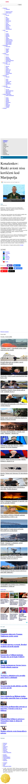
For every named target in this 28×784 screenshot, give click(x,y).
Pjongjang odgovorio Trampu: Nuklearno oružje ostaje (12, 635)
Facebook (7, 251)
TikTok (12, 271)
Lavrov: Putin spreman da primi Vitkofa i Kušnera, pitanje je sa (13, 460)
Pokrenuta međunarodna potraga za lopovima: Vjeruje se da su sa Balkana (14, 708)
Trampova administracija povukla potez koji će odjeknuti (13, 676)
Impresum (5, 760)
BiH (4, 142)
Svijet (4, 148)
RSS (4, 765)
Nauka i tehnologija (7, 94)
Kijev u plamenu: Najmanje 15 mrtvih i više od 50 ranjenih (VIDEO (14, 502)
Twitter (4, 763)
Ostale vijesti (3, 589)
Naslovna (5, 8)
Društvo (4, 145)
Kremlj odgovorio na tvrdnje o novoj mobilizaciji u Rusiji (12, 363)
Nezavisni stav (6, 154)
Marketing (5, 755)
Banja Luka (5, 151)
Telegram (7, 256)
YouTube (5, 271)
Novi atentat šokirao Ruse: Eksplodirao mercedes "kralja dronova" (13, 488)
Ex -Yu (4, 147)
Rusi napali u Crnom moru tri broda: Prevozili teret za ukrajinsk (12, 529)
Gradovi (5, 144)
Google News (18, 268)
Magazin (5, 75)
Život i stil (5, 62)
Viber (6, 254)
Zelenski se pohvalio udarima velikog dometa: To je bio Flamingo (12, 446)
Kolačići (5, 759)
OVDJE (21, 245)
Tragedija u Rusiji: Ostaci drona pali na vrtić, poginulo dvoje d (13, 390)
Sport (4, 30)
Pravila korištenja (6, 757)
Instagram (5, 268)
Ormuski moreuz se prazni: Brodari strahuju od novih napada (14, 645)
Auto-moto (5, 86)
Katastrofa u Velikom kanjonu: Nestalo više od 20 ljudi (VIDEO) (12, 656)
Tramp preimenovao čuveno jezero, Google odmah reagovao (13, 666)
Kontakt (4, 754)
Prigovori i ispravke (5, 331)
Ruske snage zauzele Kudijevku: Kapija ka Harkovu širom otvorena (14, 418)
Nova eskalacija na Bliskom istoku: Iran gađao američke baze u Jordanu (14, 697)
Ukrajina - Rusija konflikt (6, 336)
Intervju (4, 152)
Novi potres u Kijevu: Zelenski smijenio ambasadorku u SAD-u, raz (13, 516)
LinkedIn (7, 259)
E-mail (6, 261)
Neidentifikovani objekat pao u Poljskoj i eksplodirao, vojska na (13, 585)
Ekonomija (5, 45)
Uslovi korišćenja (6, 758)
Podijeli (3, 249)
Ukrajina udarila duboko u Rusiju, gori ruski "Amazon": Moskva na (13, 432)
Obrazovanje (5, 146)
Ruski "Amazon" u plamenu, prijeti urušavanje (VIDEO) (12, 543)
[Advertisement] (14, 124)
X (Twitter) (7, 253)
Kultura (4, 53)
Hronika (5, 149)
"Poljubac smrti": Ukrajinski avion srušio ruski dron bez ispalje (13, 349)
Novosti (4, 13)
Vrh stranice (4, 740)
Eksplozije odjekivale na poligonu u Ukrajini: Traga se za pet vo (11, 557)
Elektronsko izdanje (7, 766)
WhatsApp (7, 257)
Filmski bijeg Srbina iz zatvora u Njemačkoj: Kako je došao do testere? (12, 721)
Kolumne (5, 153)
